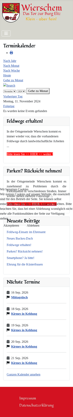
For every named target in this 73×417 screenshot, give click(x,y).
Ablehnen (33, 225)
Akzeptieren (11, 225)
